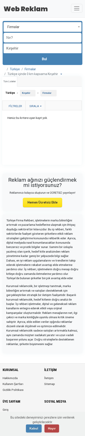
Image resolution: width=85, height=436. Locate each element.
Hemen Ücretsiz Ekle (42, 202)
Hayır (52, 428)
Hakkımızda (10, 378)
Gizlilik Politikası (13, 390)
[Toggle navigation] (76, 8)
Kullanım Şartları (13, 384)
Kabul (33, 428)
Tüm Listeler (9, 81)
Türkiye (15, 69)
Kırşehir (26, 93)
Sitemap (49, 384)
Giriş (5, 409)
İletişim (49, 378)
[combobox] (42, 27)
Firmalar (30, 69)
